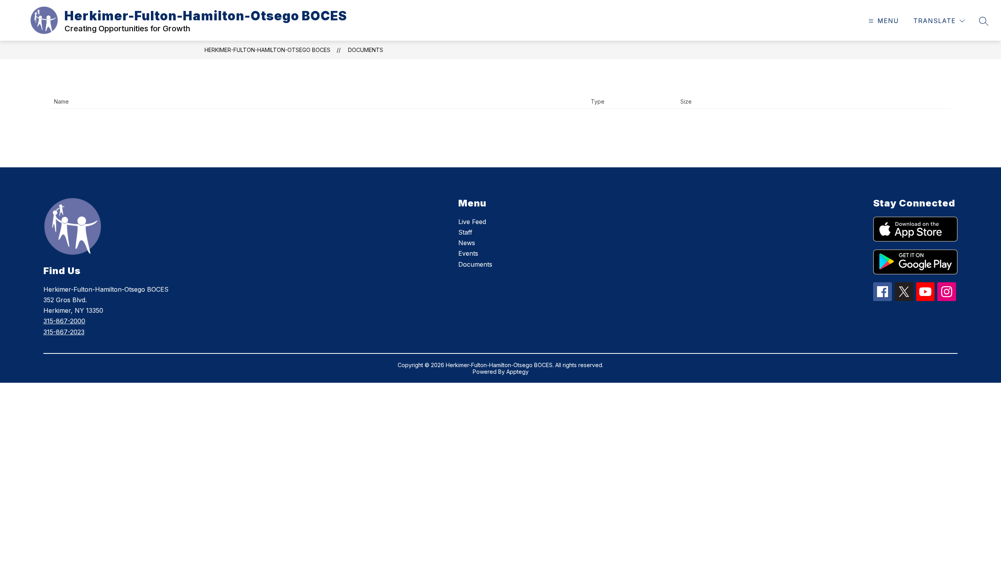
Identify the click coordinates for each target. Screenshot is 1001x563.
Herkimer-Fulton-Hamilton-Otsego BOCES (267, 50)
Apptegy (517, 371)
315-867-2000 (64, 321)
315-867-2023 (63, 332)
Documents (365, 50)
